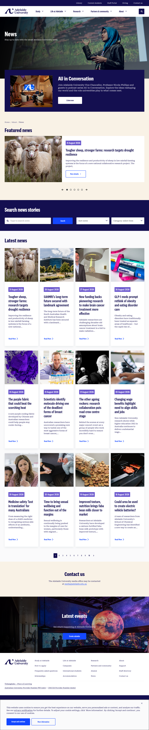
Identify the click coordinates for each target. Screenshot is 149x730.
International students (72, 671)
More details (74, 174)
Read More (12, 338)
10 (89, 555)
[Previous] (62, 190)
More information (43, 721)
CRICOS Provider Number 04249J (62, 688)
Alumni (94, 671)
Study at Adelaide (42, 661)
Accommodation (70, 676)
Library (79, 3)
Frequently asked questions (46, 671)
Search (63, 220)
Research (94, 661)
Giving (125, 3)
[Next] (86, 190)
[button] (141, 703)
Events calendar (74, 636)
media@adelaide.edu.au (75, 584)
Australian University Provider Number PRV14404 (25, 688)
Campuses (67, 666)
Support (122, 666)
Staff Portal (112, 3)
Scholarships (40, 676)
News (93, 676)
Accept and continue (18, 721)
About (121, 661)
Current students (95, 3)
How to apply (40, 666)
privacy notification (23, 710)
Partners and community (101, 666)
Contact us (138, 3)
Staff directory (125, 671)
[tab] (67, 190)
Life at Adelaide (69, 661)
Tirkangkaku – (18, 684)
